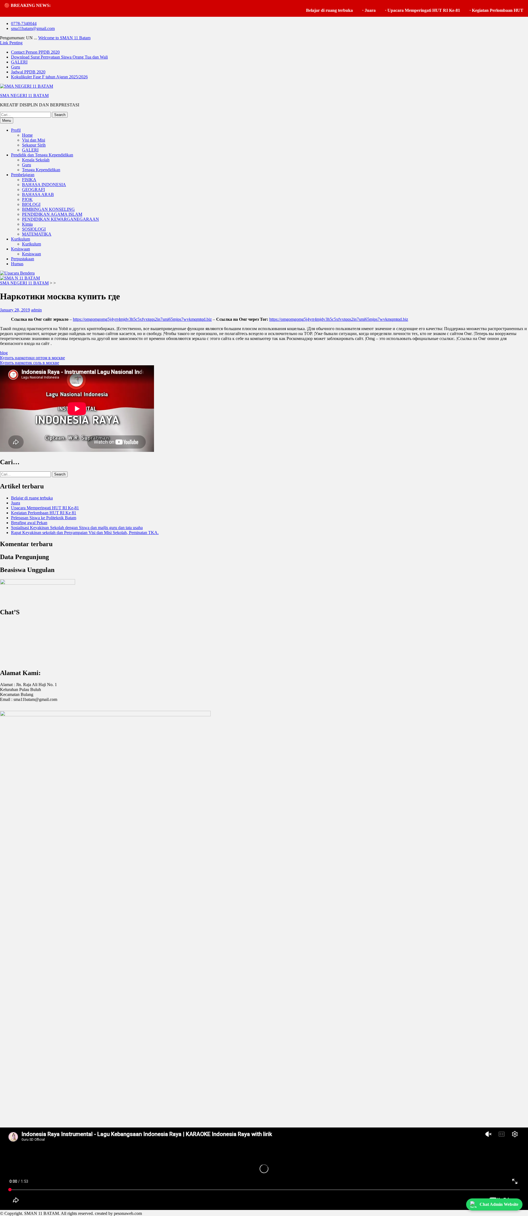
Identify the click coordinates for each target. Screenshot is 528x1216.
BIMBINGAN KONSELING (48, 209)
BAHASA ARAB (38, 194)
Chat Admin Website (499, 1204)
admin (36, 310)
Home (27, 135)
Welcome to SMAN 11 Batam (64, 37)
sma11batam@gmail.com (33, 28)
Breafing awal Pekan (29, 522)
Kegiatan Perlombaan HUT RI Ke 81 (481, 10)
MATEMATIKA (36, 234)
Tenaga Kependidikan (41, 169)
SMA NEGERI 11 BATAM (24, 95)
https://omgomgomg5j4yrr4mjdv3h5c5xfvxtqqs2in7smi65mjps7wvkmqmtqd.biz (142, 319)
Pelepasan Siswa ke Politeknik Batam (43, 517)
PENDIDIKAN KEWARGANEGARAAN (60, 219)
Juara (345, 10)
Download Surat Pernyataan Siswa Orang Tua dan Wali (59, 57)
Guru (15, 67)
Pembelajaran (22, 174)
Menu (6, 120)
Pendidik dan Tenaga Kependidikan (42, 155)
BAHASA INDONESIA (44, 184)
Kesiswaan (20, 249)
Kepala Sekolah (36, 159)
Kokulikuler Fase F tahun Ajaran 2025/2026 (49, 76)
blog (4, 352)
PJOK (27, 199)
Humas (17, 263)
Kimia (27, 224)
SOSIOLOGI (34, 229)
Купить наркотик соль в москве (29, 362)
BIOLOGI (31, 204)
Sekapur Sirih (34, 145)
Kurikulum (20, 239)
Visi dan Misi (33, 140)
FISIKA (29, 179)
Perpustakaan (22, 258)
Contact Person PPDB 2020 (35, 52)
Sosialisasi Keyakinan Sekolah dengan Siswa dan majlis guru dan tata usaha (77, 527)
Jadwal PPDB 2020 (28, 72)
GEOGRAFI (33, 189)
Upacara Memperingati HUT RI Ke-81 (399, 10)
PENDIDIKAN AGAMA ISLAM (52, 214)
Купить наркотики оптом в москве (32, 357)
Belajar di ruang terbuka (304, 10)
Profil (16, 130)
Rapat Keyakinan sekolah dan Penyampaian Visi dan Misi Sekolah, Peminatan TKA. (85, 532)
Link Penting (11, 42)
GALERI (19, 62)
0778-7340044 (24, 23)
